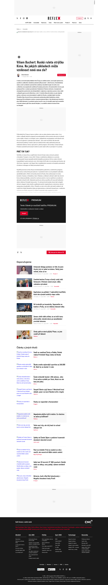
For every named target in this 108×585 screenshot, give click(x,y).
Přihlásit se (35, 218)
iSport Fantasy (43, 527)
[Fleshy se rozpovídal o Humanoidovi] (24, 405)
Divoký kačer (45, 552)
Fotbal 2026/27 (58, 541)
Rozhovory (43, 22)
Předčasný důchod (86, 539)
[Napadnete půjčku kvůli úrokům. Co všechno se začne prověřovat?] (24, 417)
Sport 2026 (58, 535)
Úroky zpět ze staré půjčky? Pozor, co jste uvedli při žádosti (48, 332)
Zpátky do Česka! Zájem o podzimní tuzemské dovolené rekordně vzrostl (49, 438)
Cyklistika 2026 (58, 551)
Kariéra (66, 564)
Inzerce (55, 564)
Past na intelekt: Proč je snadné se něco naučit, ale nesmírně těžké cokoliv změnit (48, 451)
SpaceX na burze (72, 539)
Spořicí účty (84, 541)
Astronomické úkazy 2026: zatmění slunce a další (34, 548)
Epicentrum (18, 539)
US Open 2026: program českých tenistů (53, 529)
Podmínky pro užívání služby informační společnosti (48, 579)
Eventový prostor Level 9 (37, 529)
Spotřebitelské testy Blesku (54, 527)
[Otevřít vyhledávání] (88, 18)
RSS (61, 564)
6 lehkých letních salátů (34, 558)
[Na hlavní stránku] (54, 18)
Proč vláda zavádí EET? (47, 546)
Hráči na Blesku (35, 527)
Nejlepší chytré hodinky (73, 545)
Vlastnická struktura (32, 581)
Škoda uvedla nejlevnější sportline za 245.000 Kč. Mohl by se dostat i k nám (49, 365)
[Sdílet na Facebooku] (18, 252)
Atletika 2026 (58, 549)
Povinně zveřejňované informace (73, 581)
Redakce (49, 564)
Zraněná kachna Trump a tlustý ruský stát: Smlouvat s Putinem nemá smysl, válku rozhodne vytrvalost (48, 281)
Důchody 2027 (85, 543)
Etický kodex (63, 581)
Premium (74, 22)
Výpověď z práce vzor (46, 550)
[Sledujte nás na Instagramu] (24, 18)
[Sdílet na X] (21, 252)
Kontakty (42, 564)
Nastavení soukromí (86, 579)
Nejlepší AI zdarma (72, 543)
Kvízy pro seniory (19, 548)
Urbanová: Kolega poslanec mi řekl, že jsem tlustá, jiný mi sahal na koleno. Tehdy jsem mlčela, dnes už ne (48, 269)
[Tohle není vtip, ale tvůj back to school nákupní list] (24, 428)
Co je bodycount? (19, 552)
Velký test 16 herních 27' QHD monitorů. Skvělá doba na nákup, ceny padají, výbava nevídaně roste (50, 464)
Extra (80, 22)
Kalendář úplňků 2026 (20, 550)
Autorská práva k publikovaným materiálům (26, 579)
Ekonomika (85, 535)
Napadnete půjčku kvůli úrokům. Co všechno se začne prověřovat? (49, 415)
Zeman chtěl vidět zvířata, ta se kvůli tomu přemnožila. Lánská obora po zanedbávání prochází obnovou (48, 318)
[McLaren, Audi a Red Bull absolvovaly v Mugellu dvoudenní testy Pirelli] (24, 479)
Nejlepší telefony (72, 541)
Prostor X (67, 22)
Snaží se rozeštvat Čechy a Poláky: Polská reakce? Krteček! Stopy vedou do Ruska (48, 353)
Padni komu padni (58, 22)
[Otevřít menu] (91, 18)
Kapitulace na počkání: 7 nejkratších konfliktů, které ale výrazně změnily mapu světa (50, 293)
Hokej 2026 (57, 543)
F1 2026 (57, 547)
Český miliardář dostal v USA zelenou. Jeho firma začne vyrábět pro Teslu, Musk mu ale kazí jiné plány (49, 379)
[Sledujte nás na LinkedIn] (27, 18)
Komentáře (36, 22)
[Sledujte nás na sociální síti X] (17, 18)
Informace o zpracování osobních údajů (68, 579)
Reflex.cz (19, 29)
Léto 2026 (31, 535)
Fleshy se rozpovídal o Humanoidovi (46, 402)
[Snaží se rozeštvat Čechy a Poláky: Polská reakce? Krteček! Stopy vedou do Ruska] (24, 355)
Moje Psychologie (20, 527)
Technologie (72, 535)
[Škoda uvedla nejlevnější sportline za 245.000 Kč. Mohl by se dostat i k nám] (24, 367)
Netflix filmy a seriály (72, 549)
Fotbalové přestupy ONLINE (25, 529)
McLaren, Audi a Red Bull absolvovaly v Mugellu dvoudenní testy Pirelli (47, 477)
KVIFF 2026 (28, 22)
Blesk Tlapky (28, 527)
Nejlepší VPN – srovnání (73, 547)
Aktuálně (18, 535)
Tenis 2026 (57, 545)
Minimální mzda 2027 (86, 545)
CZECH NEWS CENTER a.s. (59, 576)
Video (50, 22)
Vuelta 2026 (67, 529)
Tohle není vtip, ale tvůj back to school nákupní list (47, 426)
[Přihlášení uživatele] (85, 18)
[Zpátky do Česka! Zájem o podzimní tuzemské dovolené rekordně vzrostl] (24, 440)
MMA (56, 539)
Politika (44, 535)
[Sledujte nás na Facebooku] (20, 18)
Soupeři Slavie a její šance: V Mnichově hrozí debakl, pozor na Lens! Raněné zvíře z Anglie (49, 390)
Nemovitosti (64, 527)
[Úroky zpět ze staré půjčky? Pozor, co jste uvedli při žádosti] (24, 334)
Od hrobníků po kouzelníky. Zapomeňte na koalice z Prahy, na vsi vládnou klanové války (49, 305)
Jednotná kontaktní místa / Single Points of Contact (48, 581)
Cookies (79, 579)
